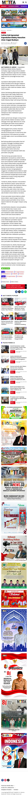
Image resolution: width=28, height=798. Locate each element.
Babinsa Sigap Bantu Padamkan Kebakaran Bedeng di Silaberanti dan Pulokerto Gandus (20, 323)
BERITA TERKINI (5, 303)
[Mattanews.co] (9, 2)
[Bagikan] (25, 43)
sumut (4, 278)
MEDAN (15, 274)
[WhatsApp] (25, 291)
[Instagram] (5, 780)
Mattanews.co (6, 274)
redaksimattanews (5, 42)
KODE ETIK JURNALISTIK (7, 787)
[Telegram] (22, 291)
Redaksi (16, 789)
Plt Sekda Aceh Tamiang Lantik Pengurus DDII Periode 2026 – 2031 (20, 337)
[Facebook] (16, 291)
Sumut (21, 274)
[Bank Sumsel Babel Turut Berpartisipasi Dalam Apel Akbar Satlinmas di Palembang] (7, 330)
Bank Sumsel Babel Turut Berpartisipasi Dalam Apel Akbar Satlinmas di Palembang (6, 337)
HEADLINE (4, 32)
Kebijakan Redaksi (6, 789)
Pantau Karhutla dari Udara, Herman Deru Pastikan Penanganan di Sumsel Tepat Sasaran (7, 323)
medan (20, 276)
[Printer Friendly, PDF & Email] (5, 268)
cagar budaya (20, 272)
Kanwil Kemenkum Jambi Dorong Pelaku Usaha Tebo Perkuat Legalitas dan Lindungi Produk (7, 308)
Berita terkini (10, 272)
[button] (23, 2)
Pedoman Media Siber (7, 785)
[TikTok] (8, 780)
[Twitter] (19, 291)
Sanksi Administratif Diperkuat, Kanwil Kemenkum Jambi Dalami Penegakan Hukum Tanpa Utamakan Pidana (20, 308)
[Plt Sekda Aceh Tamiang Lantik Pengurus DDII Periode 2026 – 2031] (21, 330)
